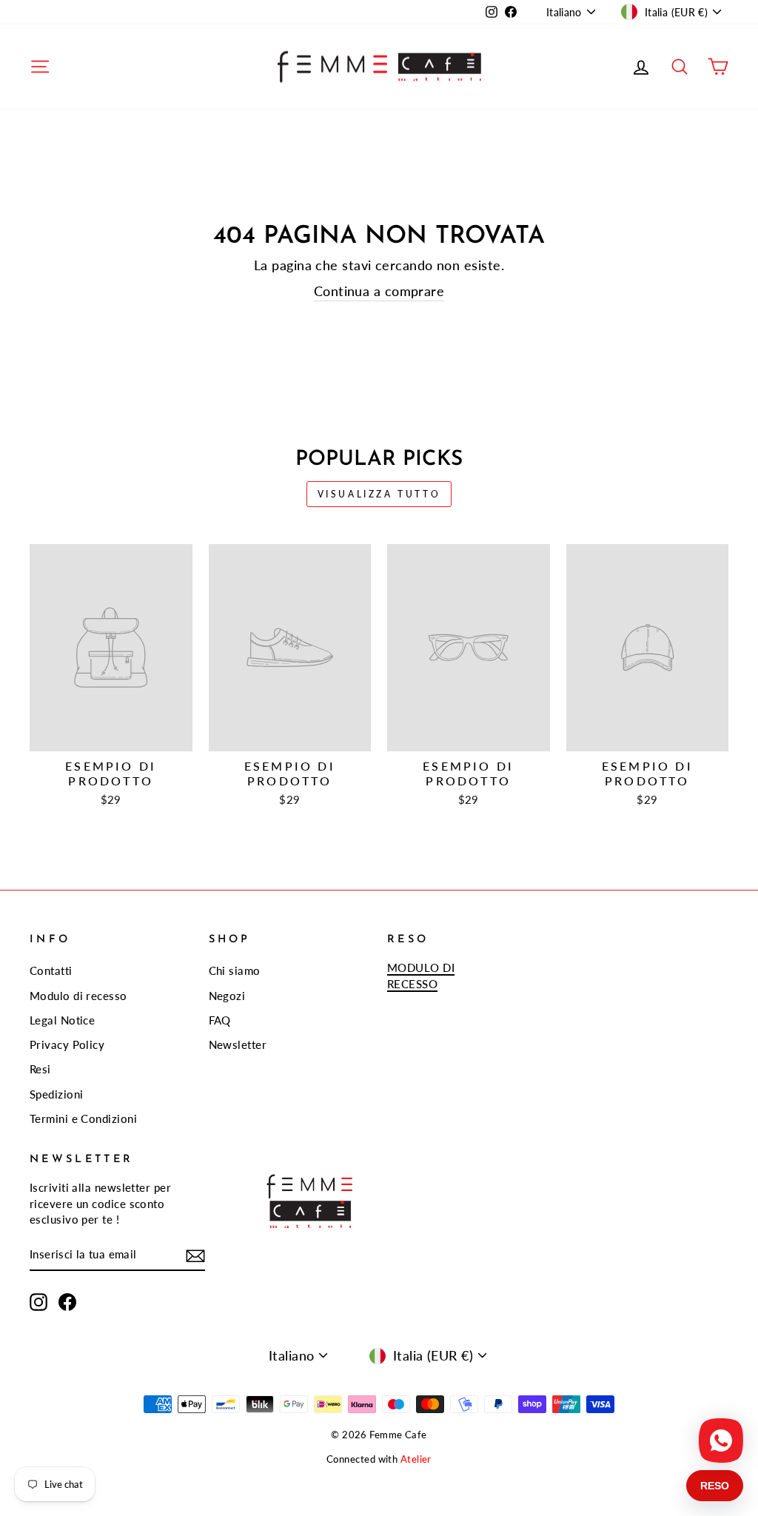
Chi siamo (235, 970)
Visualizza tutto (379, 494)
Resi (40, 1069)
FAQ (220, 1020)
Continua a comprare (379, 291)
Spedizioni (57, 1094)
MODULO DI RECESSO (421, 975)
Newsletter (238, 1044)
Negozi (227, 995)
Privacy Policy (67, 1044)
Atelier (416, 1459)
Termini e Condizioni (83, 1118)
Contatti (51, 970)
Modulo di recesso (78, 995)
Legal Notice (62, 1020)
